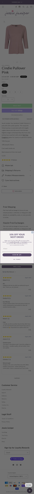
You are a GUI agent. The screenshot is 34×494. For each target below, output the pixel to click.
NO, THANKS (17, 259)
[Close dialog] (32, 232)
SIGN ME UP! (16, 254)
